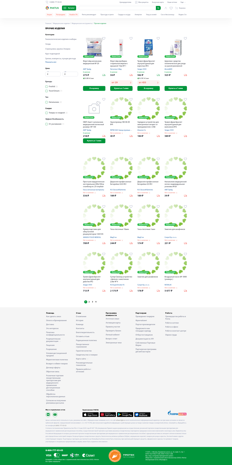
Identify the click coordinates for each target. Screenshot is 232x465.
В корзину (94, 88)
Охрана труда (171, 335)
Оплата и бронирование (56, 321)
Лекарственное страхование (82, 346)
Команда (79, 325)
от (48, 72)
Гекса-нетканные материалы (93, 190)
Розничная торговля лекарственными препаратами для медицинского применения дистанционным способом (54, 383)
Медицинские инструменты (81, 23)
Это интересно (52, 329)
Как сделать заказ (53, 317)
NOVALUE (168, 285)
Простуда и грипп (107, 15)
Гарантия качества (84, 351)
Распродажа (60, 15)
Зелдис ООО (141, 69)
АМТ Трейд (87, 69)
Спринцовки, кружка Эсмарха (57, 49)
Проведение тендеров (145, 317)
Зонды (48, 44)
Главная (48, 23)
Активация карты (113, 323)
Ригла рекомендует (89, 15)
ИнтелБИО (168, 69)
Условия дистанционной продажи (56, 354)
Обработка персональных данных (55, 395)
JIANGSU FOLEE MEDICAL (92, 237)
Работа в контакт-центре (175, 331)
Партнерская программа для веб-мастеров (146, 350)
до (65, 72)
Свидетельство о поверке (87, 355)
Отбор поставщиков (144, 335)
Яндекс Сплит (184, 15)
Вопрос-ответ (111, 339)
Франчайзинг (141, 321)
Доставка (50, 325)
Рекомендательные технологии (84, 364)
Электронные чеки (114, 343)
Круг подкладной (52, 54)
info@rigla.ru (163, 460)
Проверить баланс (113, 331)
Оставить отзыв (82, 337)
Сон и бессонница (167, 15)
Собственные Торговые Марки (145, 344)
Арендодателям (125, 2)
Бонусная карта (158, 2)
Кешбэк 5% (73, 15)
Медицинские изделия (61, 23)
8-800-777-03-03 (54, 450)
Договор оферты (53, 368)
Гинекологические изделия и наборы (60, 39)
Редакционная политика (86, 340)
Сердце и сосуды (124, 15)
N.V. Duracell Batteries (118, 190)
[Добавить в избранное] (103, 38)
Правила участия (113, 327)
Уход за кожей (151, 15)
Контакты (80, 329)
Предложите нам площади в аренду (143, 330)
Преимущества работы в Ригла (175, 318)
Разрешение (51, 349)
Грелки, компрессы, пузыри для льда (60, 59)
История (79, 321)
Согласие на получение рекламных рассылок (56, 402)
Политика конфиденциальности (55, 334)
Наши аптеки (172, 2)
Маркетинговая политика (57, 360)
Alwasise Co (141, 130)
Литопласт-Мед (115, 69)
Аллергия (138, 15)
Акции (49, 15)
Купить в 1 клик (121, 88)
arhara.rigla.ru (120, 420)
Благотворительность (85, 333)
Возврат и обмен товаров (57, 364)
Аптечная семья (112, 319)
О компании (81, 317)
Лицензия (50, 345)
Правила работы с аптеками (83, 370)
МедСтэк (113, 237)
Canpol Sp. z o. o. (171, 237)
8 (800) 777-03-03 (60, 425)
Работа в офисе (171, 327)
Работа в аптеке (172, 323)
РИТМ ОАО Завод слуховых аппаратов (124, 130)
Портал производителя (145, 325)
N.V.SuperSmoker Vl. (117, 285)
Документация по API (145, 339)
